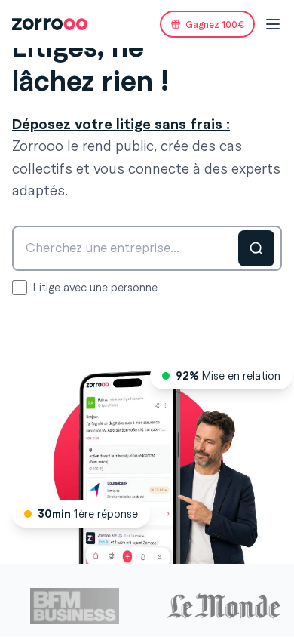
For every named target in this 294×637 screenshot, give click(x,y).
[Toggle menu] (273, 24)
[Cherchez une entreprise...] (256, 248)
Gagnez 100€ (214, 24)
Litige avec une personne (95, 288)
